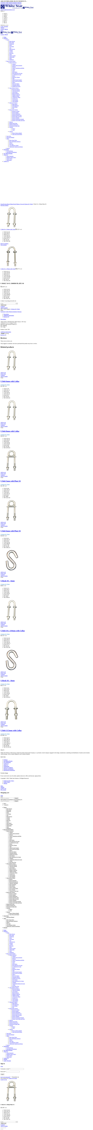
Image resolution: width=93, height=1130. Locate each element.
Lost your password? (5, 1077)
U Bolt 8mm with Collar (10, 431)
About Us (5, 765)
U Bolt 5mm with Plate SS (11, 481)
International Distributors (9, 770)
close (2, 795)
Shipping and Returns (8, 769)
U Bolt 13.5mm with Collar (11, 730)
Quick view (3, 373)
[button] (3, 372)
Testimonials (6, 766)
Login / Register (7, 1060)
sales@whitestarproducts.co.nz (8, 9)
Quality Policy (6, 782)
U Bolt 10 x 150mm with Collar (8, 269)
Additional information (8, 315)
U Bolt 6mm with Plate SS (11, 531)
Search (16, 798)
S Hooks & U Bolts (28, 204)
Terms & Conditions (8, 767)
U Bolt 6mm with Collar (10, 381)
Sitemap (5, 783)
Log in (2, 1074)
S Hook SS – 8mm (8, 681)
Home (2, 204)
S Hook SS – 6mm (8, 581)
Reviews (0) (6, 316)
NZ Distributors (7, 762)
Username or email (5, 1069)
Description (6, 314)
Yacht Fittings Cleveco (18, 204)
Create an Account (12, 1078)
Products (5, 204)
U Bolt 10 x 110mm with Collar (8, 229)
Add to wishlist (4, 307)
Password (3, 1071)
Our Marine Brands (7, 761)
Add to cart (3, 305)
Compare (3, 306)
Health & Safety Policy (8, 780)
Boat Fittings (10, 204)
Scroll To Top (4, 1079)
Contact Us (6, 763)
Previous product (4, 205)
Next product (4, 245)
